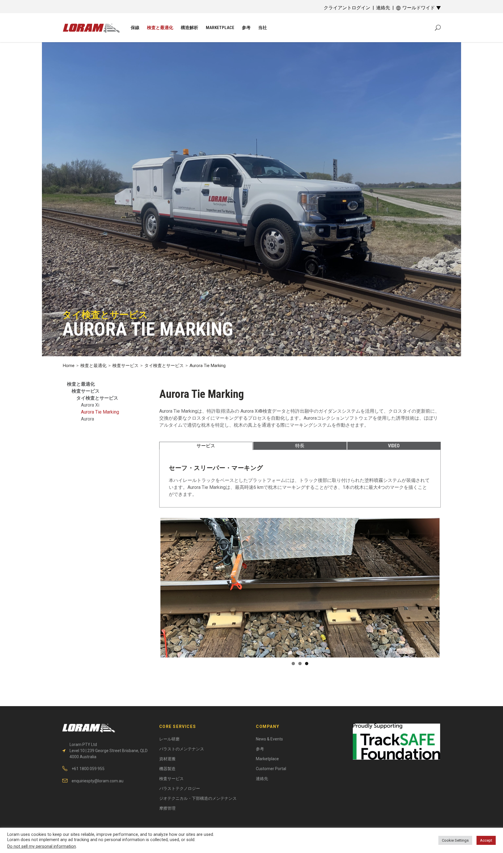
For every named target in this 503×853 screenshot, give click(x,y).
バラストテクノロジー (179, 788)
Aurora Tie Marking (100, 412)
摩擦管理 (167, 808)
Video (394, 445)
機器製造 (167, 768)
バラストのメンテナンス (181, 749)
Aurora (87, 419)
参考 (260, 749)
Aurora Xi (90, 405)
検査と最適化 (93, 365)
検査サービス (125, 365)
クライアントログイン (347, 7)
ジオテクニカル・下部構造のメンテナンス (198, 798)
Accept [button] (486, 840)
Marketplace (267, 758)
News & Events (269, 739)
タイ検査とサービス (164, 365)
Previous (151, 603)
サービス (205, 445)
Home (69, 365)
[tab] (206, 446)
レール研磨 (169, 739)
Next (448, 603)
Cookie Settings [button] (455, 840)
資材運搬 (167, 758)
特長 (299, 445)
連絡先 (383, 7)
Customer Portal (271, 768)
